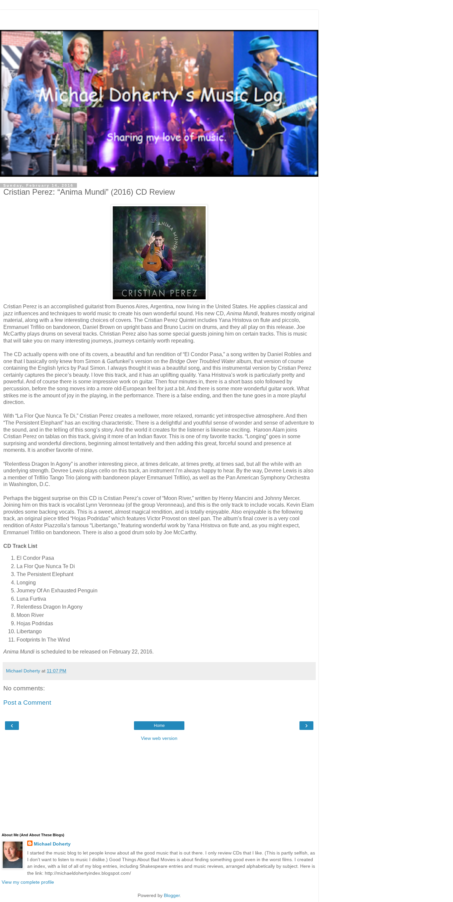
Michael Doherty (52, 844)
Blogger (172, 895)
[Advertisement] (159, 18)
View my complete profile (28, 882)
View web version (159, 738)
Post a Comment (27, 702)
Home (159, 725)
